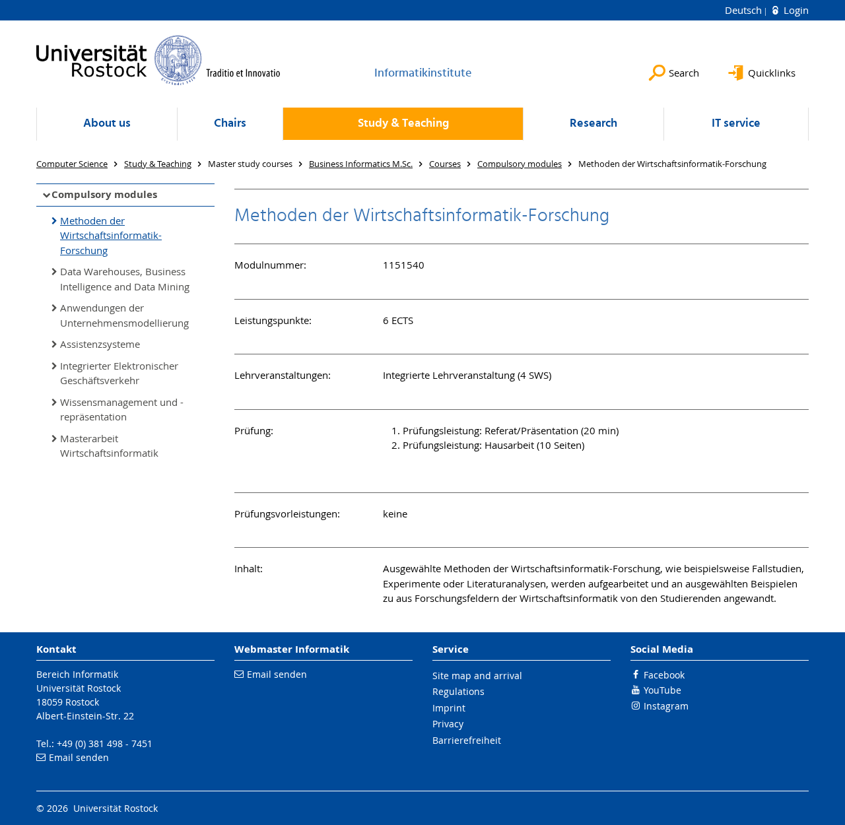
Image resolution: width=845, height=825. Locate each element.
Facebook (664, 675)
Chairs (230, 123)
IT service (736, 123)
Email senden (79, 757)
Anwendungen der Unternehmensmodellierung (124, 315)
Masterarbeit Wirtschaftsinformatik (109, 446)
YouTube (662, 690)
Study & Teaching (403, 123)
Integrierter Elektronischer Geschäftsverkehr (119, 373)
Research (593, 123)
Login (795, 9)
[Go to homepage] (158, 60)
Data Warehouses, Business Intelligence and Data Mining (124, 279)
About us (107, 123)
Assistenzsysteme (100, 343)
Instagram (666, 706)
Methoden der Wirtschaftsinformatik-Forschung (111, 235)
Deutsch (744, 9)
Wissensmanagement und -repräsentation (122, 409)
